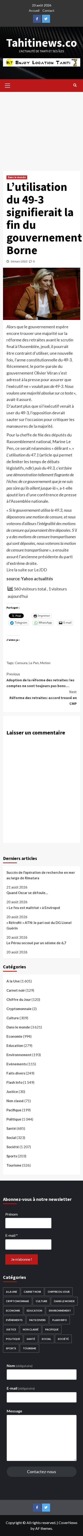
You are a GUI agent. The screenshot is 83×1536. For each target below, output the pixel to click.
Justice (12, 1091)
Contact (48, 10)
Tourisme (13, 1165)
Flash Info (14, 1082)
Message (14, 1411)
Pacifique (13, 1110)
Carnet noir (15, 990)
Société (12, 1147)
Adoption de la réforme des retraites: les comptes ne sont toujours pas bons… (40, 680)
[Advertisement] (41, 128)
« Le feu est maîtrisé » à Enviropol (33, 908)
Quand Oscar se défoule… (27, 893)
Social (11, 1137)
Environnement (19, 1055)
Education (14, 1045)
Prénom (11, 1214)
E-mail (11, 1235)
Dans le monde (17, 177)
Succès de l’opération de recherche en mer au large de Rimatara (40, 875)
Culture (12, 1018)
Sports (11, 1156)
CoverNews (68, 1522)
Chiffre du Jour (18, 999)
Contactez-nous (41, 1471)
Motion (45, 663)
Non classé (15, 1101)
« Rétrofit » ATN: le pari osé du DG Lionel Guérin (38, 925)
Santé (11, 1128)
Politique (13, 1119)
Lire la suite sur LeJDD (26, 569)
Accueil (34, 10)
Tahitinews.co (41, 42)
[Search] (75, 85)
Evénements (16, 1064)
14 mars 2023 (18, 261)
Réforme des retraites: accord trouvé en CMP (43, 697)
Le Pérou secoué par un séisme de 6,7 (36, 943)
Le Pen (34, 663)
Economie (14, 1036)
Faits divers (15, 1073)
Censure (21, 663)
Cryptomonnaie (19, 1009)
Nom (20, 1365)
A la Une (13, 981)
